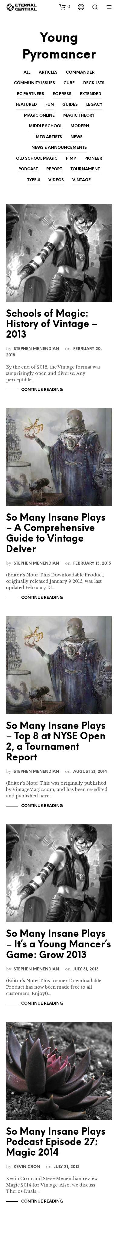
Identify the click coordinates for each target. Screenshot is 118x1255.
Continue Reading (42, 390)
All (27, 73)
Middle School (45, 126)
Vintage (81, 180)
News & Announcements (59, 148)
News (76, 137)
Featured (26, 105)
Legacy (94, 105)
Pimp (71, 159)
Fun (49, 105)
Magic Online (39, 116)
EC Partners (30, 94)
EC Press (62, 94)
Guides (70, 105)
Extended (90, 94)
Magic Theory (78, 116)
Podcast (28, 169)
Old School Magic (36, 159)
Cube (69, 83)
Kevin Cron (27, 1167)
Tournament (85, 169)
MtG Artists (49, 137)
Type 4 (33, 180)
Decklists (93, 83)
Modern (79, 126)
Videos (56, 180)
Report (54, 169)
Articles (48, 73)
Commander (80, 73)
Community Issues (34, 83)
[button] (64, 7)
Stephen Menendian (36, 349)
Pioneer (93, 159)
